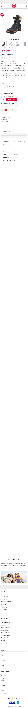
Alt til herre (3, 675)
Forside (2, 47)
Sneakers (3, 652)
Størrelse (3, 83)
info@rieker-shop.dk (5, 595)
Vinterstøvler (3, 117)
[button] (2, 6)
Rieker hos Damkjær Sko (12, 614)
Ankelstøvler (11, 47)
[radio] (2, 86)
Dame (11, 116)
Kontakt (3, 640)
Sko (2, 655)
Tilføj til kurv (12, 99)
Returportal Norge (5, 630)
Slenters (3, 660)
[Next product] (2, 58)
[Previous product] (5, 58)
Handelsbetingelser (5, 635)
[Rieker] (14, 6)
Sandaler (3, 657)
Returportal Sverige (5, 632)
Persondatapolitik (5, 637)
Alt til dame (3, 647)
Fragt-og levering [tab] (5, 136)
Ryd (26, 82)
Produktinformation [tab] (6, 131)
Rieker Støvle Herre (14, 551)
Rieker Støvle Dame (14, 196)
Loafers (2, 662)
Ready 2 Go (3, 650)
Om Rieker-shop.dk (5, 622)
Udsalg (22, 116)
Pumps (2, 665)
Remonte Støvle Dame (14, 261)
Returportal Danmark (6, 627)
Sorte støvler (5, 119)
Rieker (7, 121)
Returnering (3, 625)
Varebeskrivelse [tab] (5, 134)
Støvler (6, 47)
